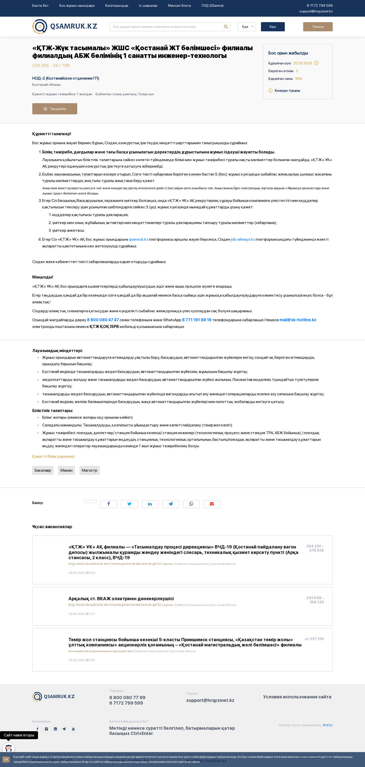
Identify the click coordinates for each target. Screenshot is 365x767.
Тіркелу (318, 27)
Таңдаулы (56, 109)
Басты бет (40, 5)
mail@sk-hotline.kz (298, 319)
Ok (6, 759)
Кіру (273, 27)
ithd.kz (327, 725)
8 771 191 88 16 (197, 319)
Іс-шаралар (148, 5)
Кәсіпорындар (116, 5)
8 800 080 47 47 (103, 319)
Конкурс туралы (286, 90)
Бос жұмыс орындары (77, 5)
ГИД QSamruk (213, 5)
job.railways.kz (243, 239)
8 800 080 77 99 (127, 697)
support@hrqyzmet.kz (316, 11)
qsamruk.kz (138, 239)
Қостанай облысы (46, 85)
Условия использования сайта (297, 696)
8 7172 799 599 (320, 5)
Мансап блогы (179, 5)
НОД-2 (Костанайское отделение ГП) (65, 78)
